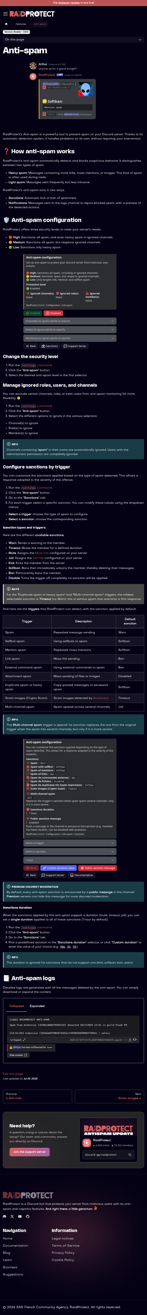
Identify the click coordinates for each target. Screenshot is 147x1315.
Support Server (77, 346)
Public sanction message (100, 868)
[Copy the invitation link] (130, 1155)
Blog (6, 1253)
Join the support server (29, 1152)
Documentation (84, 875)
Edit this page (13, 1074)
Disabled (55, 313)
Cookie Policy (63, 1260)
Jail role (38, 558)
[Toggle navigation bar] (5, 13)
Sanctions (52, 346)
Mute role (42, 553)
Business (10, 1267)
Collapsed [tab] (16, 1006)
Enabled (32, 313)
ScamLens (100, 698)
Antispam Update (69, 3)
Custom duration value (61, 868)
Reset (33, 868)
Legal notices (63, 1238)
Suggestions (13, 1274)
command (36, 365)
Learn (7, 1260)
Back (33, 346)
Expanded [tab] (37, 1006)
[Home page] (6, 24)
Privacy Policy (63, 1253)
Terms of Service (65, 1245)
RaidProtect (102, 1140)
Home (7, 1238)
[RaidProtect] (108, 1127)
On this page (14, 39)
